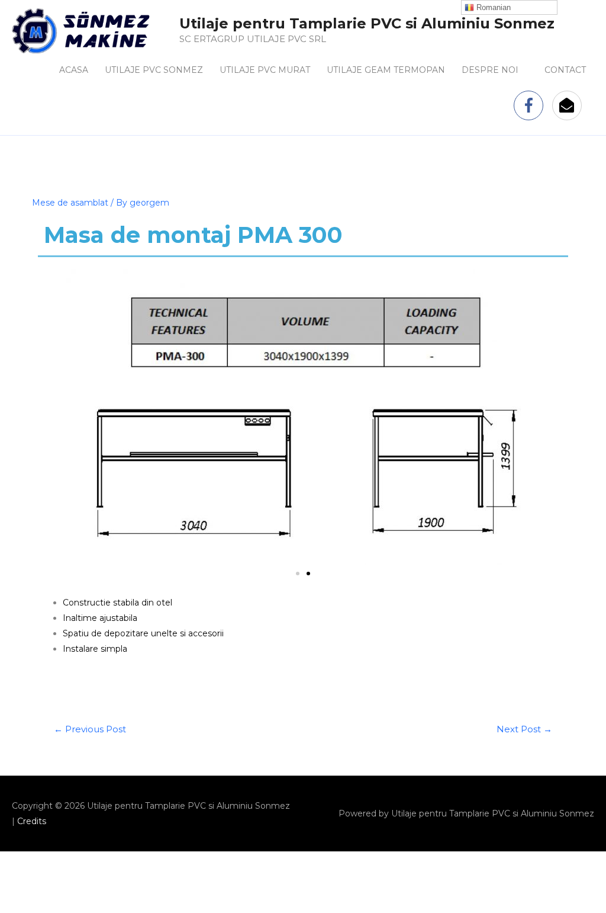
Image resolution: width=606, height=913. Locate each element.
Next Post (524, 729)
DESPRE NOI (490, 70)
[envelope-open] (569, 105)
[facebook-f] (532, 105)
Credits (31, 821)
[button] (297, 573)
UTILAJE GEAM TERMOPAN (386, 70)
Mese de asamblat (70, 202)
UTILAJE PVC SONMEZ (154, 70)
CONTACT (565, 70)
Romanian (492, 7)
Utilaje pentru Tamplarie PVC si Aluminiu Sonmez (367, 23)
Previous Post (90, 729)
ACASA (73, 70)
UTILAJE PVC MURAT (265, 70)
